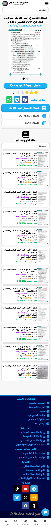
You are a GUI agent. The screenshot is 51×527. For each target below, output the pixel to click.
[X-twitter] (25, 497)
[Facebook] (25, 505)
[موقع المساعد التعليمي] (5, 3)
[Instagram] (34, 497)
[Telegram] (34, 488)
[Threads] (34, 505)
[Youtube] (25, 488)
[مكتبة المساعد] (45, 512)
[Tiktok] (17, 488)
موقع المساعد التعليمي (18, 2)
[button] (6, 52)
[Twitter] (17, 497)
